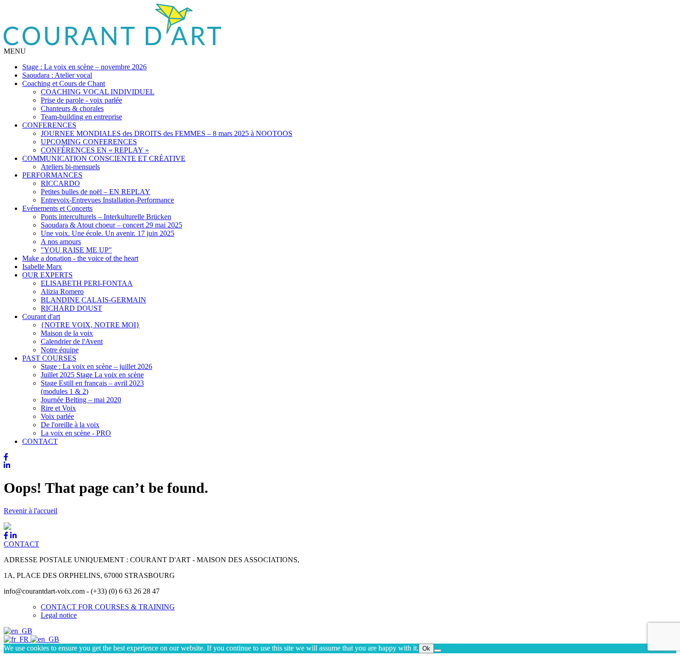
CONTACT (21, 544)
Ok (426, 648)
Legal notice (59, 615)
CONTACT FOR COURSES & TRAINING (108, 607)
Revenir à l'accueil (30, 511)
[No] (437, 650)
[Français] (17, 639)
